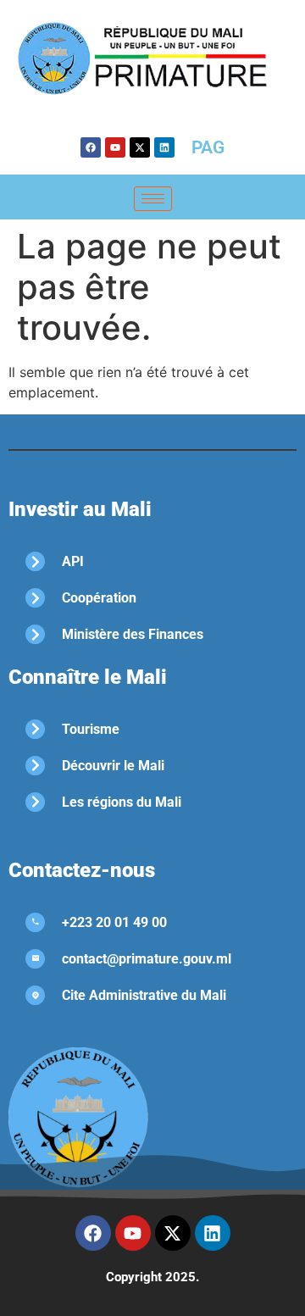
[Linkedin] (164, 147)
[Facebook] (90, 147)
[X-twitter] (140, 147)
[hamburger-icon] (153, 198)
